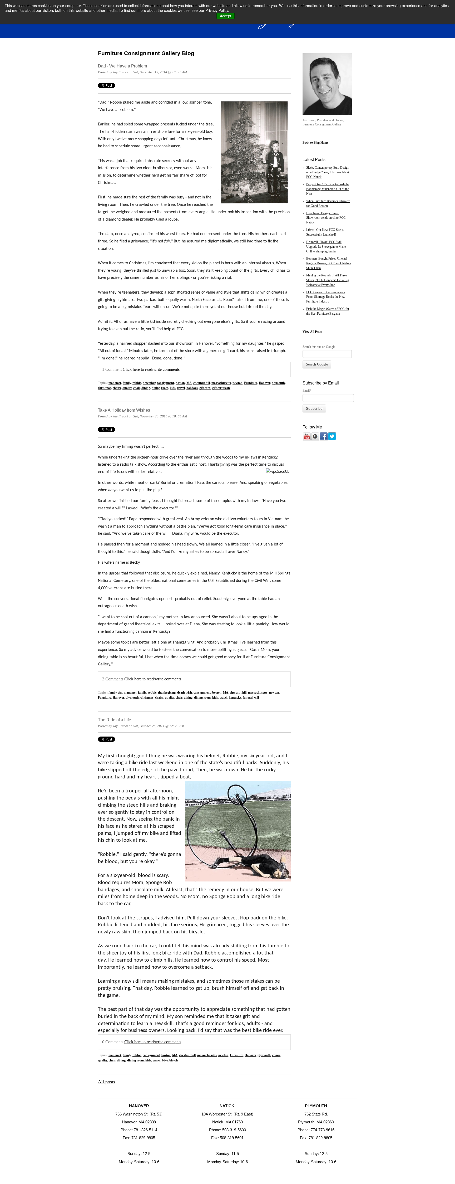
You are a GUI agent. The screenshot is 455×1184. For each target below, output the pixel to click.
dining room (160, 388)
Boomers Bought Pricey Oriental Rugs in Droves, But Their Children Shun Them (328, 263)
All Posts (316, 332)
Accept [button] (225, 15)
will (256, 697)
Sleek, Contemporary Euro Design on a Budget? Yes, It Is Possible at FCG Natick (327, 172)
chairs (117, 388)
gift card (205, 388)
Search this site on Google (319, 347)
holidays (192, 388)
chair (136, 388)
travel (181, 388)
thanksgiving (167, 692)
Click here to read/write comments (151, 369)
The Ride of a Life (114, 719)
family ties (115, 692)
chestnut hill (201, 383)
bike (165, 1060)
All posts (106, 1081)
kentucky (235, 697)
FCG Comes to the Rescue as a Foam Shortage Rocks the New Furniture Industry (325, 297)
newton (238, 383)
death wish (184, 692)
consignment (165, 383)
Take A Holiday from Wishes (124, 410)
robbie (136, 383)
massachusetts (221, 383)
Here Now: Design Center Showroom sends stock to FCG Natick (326, 218)
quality (127, 388)
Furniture (250, 383)
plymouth (278, 383)
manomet (114, 383)
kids (173, 388)
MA (189, 383)
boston (180, 383)
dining (145, 388)
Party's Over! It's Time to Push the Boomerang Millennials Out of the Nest (327, 189)
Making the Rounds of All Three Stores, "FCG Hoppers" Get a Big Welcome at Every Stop (327, 280)
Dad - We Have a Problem (122, 66)
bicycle (173, 1060)
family (127, 383)
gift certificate (221, 388)
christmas (104, 388)
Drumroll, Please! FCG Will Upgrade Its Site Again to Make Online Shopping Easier (326, 246)
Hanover (264, 383)
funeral (248, 697)
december (149, 383)
